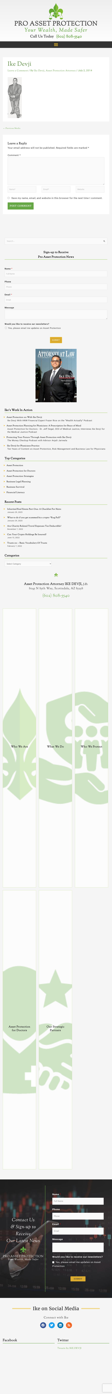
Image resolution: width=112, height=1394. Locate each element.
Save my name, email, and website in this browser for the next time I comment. (57, 198)
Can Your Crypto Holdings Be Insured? (26, 534)
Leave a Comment (18, 70)
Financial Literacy (16, 492)
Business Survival (15, 487)
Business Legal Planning (19, 481)
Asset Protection (15, 465)
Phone (8, 281)
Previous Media (11, 128)
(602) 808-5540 (69, 36)
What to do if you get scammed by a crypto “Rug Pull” (34, 517)
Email (8, 294)
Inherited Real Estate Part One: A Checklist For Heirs (34, 509)
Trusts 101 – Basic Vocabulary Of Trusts (27, 543)
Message (9, 307)
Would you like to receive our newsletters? (27, 324)
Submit (56, 340)
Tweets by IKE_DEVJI (69, 1348)
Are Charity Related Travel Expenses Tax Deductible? (34, 526)
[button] (56, 44)
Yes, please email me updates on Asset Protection (34, 328)
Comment (14, 155)
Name (8, 269)
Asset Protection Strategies (20, 476)
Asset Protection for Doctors (21, 471)
